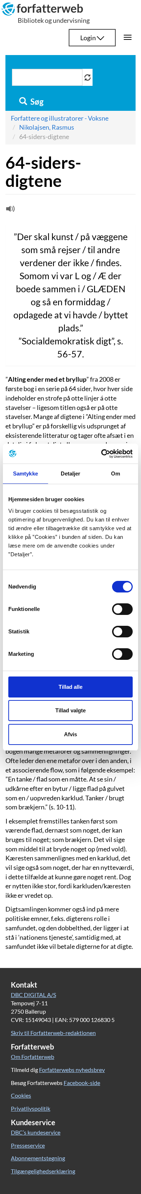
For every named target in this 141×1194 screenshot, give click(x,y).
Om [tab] (115, 473)
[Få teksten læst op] (9, 210)
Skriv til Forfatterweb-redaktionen (53, 1032)
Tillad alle (70, 687)
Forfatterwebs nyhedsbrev (72, 1069)
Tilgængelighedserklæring (43, 1171)
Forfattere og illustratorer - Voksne (59, 118)
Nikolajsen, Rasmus (46, 127)
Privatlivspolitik (30, 1108)
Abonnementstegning (38, 1158)
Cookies (21, 1095)
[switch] (122, 609)
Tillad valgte (70, 710)
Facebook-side (82, 1082)
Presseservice (28, 1145)
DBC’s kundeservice (35, 1132)
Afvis (70, 734)
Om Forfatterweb (32, 1056)
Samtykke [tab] (25, 473)
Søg (36, 101)
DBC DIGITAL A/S (33, 994)
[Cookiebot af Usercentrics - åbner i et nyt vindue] (101, 453)
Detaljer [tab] (71, 473)
